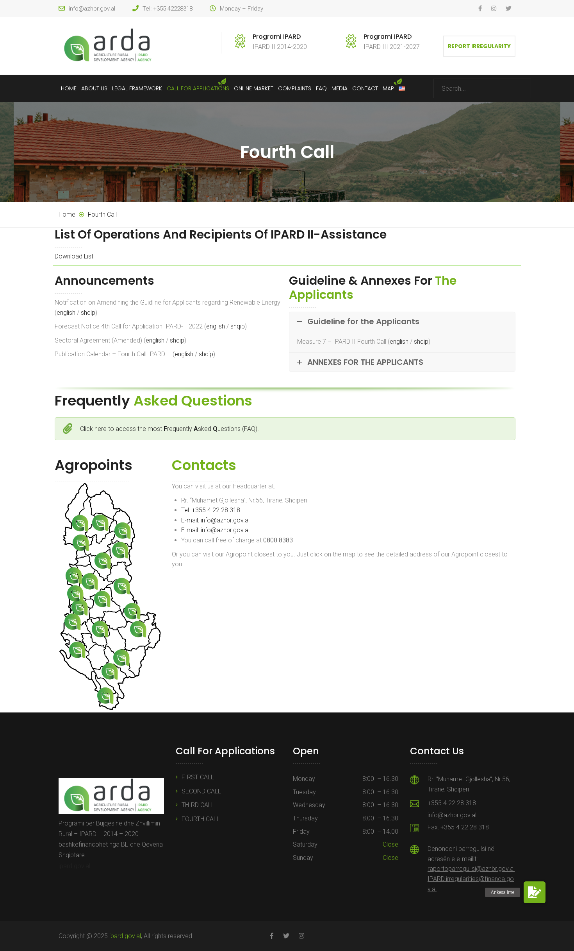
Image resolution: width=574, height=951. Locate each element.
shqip (88, 312)
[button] (534, 892)
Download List (74, 256)
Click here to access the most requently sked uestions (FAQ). (169, 428)
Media (340, 88)
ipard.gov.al (74, 866)
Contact (365, 88)
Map (388, 88)
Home (69, 88)
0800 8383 (278, 540)
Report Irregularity (479, 46)
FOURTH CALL (201, 819)
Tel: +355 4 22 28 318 (210, 510)
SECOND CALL (201, 791)
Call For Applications (198, 88)
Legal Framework (137, 88)
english (66, 312)
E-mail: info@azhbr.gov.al (215, 520)
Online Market (253, 88)
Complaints (294, 88)
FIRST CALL (198, 777)
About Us (94, 88)
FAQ (321, 88)
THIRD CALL (198, 805)
